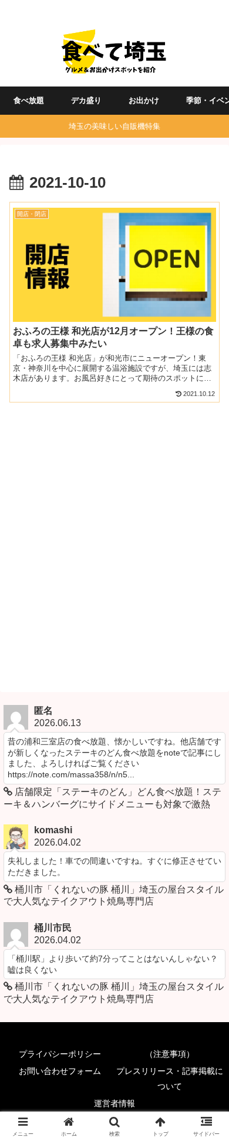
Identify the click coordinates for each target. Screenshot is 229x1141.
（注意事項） (169, 1054)
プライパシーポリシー (60, 1054)
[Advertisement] (114, 545)
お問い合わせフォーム (60, 1071)
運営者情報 (114, 1103)
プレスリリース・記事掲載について (169, 1078)
